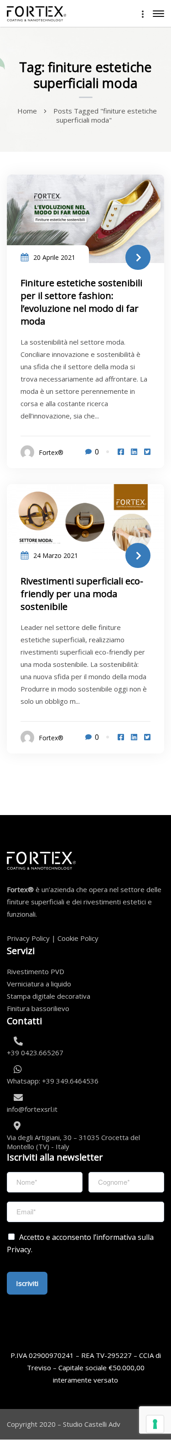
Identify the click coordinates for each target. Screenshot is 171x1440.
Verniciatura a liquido (39, 983)
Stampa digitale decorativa (48, 996)
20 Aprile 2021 (54, 257)
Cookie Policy (77, 938)
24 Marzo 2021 (55, 555)
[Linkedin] (134, 452)
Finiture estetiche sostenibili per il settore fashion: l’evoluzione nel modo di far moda (81, 302)
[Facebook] (121, 452)
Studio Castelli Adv (91, 1424)
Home (27, 110)
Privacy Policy (28, 938)
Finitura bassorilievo (38, 1008)
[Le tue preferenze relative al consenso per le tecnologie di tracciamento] (155, 1424)
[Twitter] (147, 452)
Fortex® (51, 452)
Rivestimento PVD (35, 971)
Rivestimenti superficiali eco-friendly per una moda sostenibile (82, 594)
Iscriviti (27, 1283)
